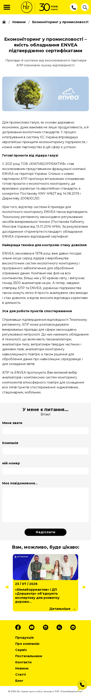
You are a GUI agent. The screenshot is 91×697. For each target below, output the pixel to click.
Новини (21, 668)
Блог (19, 681)
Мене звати (12, 423)
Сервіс (21, 650)
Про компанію (27, 644)
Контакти (23, 662)
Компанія (10, 443)
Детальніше (59, 605)
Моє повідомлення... (20, 483)
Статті (20, 675)
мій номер (11, 463)
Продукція (24, 638)
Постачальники (28, 656)
